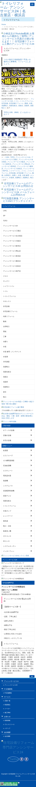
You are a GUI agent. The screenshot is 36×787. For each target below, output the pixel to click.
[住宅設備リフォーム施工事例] (18, 407)
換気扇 (5, 521)
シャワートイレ (14, 171)
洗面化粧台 (13, 105)
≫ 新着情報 (6, 720)
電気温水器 (7, 475)
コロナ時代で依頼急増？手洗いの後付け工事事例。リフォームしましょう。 (17, 61)
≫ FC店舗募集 (7, 693)
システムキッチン (9, 546)
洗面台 (20, 105)
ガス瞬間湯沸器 (8, 460)
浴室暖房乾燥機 (8, 490)
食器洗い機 (7, 531)
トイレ (16, 101)
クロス (5, 276)
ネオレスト (7, 301)
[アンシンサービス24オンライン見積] (18, 555)
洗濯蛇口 (5, 105)
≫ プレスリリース (8, 724)
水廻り (14, 175)
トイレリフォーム (26, 101)
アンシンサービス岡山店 (21, 164)
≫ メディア (6, 728)
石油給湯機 (7, 465)
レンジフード (8, 516)
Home (4, 24)
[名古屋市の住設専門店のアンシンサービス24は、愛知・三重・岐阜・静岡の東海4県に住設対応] (18, 416)
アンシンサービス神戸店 (12, 271)
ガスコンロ (7, 536)
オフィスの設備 (8, 430)
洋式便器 (6, 361)
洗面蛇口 (26, 177)
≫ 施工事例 (6, 712)
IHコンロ (6, 541)
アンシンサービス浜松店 (13, 168)
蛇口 (32, 177)
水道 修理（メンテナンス (12, 351)
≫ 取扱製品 (6, 704)
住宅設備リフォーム (16, 103)
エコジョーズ (8, 455)
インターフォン (8, 551)
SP (4, 215)
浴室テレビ (7, 496)
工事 (4, 336)
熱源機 (5, 480)
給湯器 (5, 450)
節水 (4, 392)
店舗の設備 (7, 435)
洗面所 (26, 105)
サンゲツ (6, 281)
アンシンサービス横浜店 (12, 261)
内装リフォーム (8, 316)
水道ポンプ (7, 511)
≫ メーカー (6, 708)
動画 (26, 103)
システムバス (8, 485)
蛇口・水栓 (7, 526)
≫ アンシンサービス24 (10, 685)
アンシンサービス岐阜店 (12, 246)
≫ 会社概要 (6, 736)
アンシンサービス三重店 (17, 158)
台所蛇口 (7, 175)
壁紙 (4, 331)
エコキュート (8, 470)
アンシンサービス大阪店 (16, 162)
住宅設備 (5, 103)
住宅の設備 (7, 440)
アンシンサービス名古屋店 (12, 236)
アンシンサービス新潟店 (12, 256)
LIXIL (7, 157)
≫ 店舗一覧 (6, 700)
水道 (30, 103)
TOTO (12, 157)
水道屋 (11, 177)
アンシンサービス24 (23, 157)
